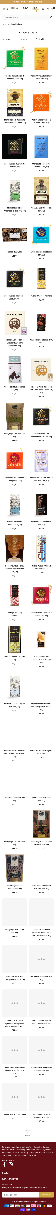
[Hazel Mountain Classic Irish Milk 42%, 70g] (41, 868)
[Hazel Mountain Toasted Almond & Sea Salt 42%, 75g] (14, 1050)
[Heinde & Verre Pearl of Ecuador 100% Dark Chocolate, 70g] (14, 322)
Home (4, 24)
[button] (3, 9)
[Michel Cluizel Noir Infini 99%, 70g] (41, 504)
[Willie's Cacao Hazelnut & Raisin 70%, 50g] (41, 595)
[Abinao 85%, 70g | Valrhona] (14, 1097)
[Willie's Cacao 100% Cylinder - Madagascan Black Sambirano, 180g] (14, 1003)
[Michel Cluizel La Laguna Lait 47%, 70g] (14, 686)
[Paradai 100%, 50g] (14, 234)
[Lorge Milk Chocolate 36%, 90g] (14, 780)
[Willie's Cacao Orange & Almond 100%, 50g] (41, 102)
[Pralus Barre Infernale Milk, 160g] (14, 1141)
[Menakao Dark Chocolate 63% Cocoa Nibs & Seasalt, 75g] (14, 733)
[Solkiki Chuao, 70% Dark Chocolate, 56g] (41, 548)
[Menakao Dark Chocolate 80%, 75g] (41, 190)
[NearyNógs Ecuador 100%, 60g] (14, 824)
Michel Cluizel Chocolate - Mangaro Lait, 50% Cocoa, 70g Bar (41, 1208)
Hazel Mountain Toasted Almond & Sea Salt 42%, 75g (15, 1070)
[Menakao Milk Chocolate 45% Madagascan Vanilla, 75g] (41, 686)
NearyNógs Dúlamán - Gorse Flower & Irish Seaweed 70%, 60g (41, 1161)
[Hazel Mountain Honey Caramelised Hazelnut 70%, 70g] (14, 548)
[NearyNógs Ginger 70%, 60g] (14, 1188)
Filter (8, 39)
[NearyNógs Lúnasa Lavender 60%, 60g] (14, 868)
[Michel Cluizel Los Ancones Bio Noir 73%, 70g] (14, 190)
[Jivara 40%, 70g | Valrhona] (41, 278)
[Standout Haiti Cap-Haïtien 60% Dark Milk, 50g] (41, 460)
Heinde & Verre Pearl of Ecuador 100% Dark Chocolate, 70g (14, 343)
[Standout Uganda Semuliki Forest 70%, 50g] (41, 58)
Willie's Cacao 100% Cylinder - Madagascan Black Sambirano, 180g (14, 1023)
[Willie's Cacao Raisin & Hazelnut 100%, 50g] (14, 58)
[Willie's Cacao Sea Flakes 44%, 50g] (41, 234)
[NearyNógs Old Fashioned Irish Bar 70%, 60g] (41, 824)
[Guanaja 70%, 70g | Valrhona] (14, 595)
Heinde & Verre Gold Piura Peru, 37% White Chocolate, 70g (41, 390)
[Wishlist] (47, 9)
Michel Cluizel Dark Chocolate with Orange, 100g (41, 660)
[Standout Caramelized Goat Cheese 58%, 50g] (41, 1003)
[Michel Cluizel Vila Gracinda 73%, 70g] (14, 504)
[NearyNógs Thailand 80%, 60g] (14, 416)
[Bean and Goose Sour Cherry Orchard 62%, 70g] (14, 959)
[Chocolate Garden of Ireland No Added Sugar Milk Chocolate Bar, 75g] (41, 912)
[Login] (43, 9)
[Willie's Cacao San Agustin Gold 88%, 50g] (14, 146)
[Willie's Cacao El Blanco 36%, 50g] (41, 780)
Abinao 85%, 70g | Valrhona (15, 1114)
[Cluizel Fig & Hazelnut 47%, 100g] (41, 322)
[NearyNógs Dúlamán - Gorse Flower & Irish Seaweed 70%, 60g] (41, 1141)
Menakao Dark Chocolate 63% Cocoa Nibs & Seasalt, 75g (15, 754)
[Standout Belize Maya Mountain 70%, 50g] (41, 1097)
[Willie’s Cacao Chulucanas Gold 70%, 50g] (14, 278)
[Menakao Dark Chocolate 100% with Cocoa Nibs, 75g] (14, 102)
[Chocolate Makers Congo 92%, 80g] (14, 369)
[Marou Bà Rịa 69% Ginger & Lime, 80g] (41, 733)
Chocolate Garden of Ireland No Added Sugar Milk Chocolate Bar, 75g (41, 933)
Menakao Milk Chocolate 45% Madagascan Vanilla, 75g (41, 707)
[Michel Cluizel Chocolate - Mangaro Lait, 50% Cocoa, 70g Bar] (41, 1188)
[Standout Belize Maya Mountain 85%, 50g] (41, 146)
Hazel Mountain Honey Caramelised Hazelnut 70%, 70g (14, 569)
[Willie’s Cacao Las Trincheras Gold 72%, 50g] (41, 416)
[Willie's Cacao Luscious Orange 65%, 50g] (14, 460)
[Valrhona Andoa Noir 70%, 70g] (14, 639)
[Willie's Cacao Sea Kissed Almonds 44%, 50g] (41, 1050)
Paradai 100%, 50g (14, 252)
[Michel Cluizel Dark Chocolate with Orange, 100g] (41, 639)
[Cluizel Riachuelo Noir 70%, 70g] (41, 959)
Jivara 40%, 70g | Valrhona (41, 296)
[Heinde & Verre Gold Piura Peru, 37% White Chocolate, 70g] (41, 369)
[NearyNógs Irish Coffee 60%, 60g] (14, 912)
